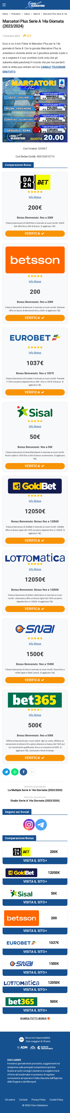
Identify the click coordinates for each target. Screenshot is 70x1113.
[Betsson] (35, 259)
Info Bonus (35, 197)
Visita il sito (34, 861)
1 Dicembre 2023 (11, 36)
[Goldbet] (35, 485)
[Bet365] (35, 699)
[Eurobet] (35, 337)
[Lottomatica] (35, 557)
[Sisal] (35, 411)
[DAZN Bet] (35, 182)
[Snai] (35, 628)
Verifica (33, 233)
